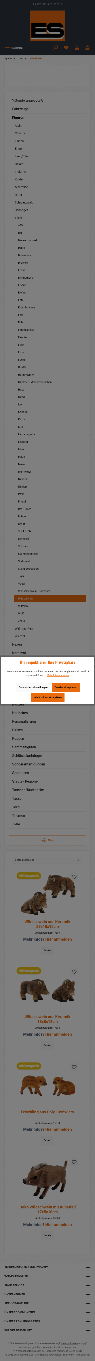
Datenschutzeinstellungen (33, 687)
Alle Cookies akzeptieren (48, 697)
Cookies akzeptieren (66, 687)
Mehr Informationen (58, 675)
